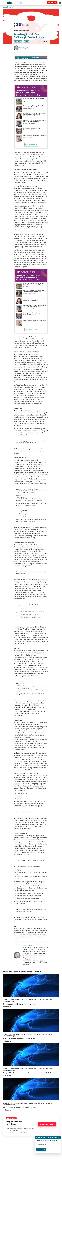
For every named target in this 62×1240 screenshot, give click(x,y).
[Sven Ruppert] (16, 47)
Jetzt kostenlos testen (47, 1124)
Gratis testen (52, 3)
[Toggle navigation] (12, 2)
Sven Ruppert (23, 48)
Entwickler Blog (8, 7)
